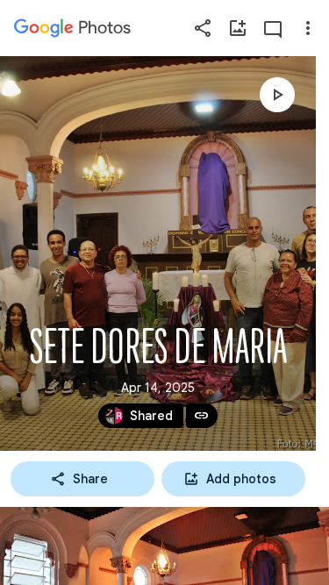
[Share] (202, 28)
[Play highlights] (277, 95)
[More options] (307, 28)
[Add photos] (237, 28)
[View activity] (272, 28)
